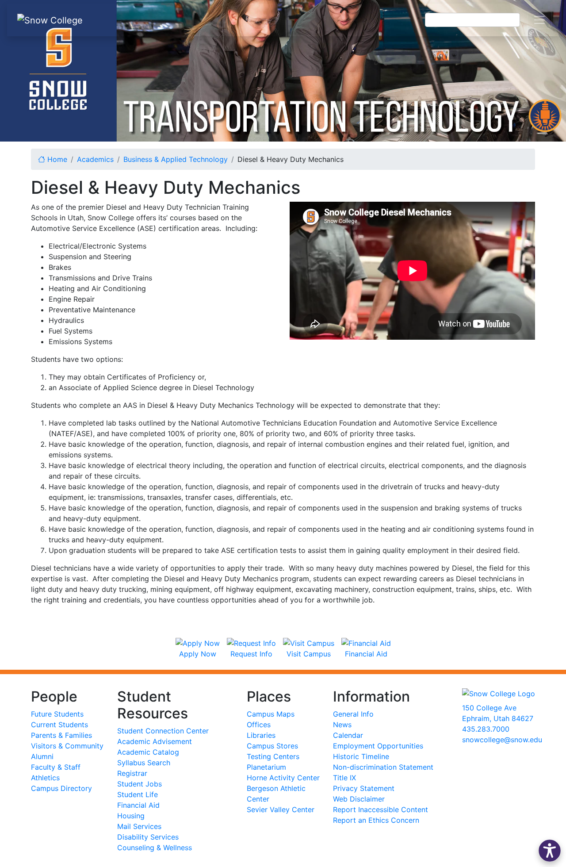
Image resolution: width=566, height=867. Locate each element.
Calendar (348, 735)
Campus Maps (270, 714)
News (342, 724)
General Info (353, 714)
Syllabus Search (143, 762)
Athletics (45, 777)
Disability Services (148, 836)
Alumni (42, 756)
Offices (259, 724)
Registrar (132, 773)
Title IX (344, 777)
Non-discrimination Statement (383, 767)
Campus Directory (61, 788)
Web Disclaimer (359, 798)
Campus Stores (272, 745)
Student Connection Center (163, 730)
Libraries (261, 735)
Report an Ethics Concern (376, 820)
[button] (550, 851)
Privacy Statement (363, 788)
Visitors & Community (67, 745)
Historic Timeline (361, 756)
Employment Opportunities (378, 745)
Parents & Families (61, 735)
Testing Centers (273, 756)
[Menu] (539, 20)
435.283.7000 (485, 729)
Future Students (57, 714)
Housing (131, 815)
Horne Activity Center (283, 777)
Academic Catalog (148, 752)
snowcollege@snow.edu (502, 739)
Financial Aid (138, 805)
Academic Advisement (154, 741)
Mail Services (139, 826)
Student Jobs (139, 783)
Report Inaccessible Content (380, 809)
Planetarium (266, 767)
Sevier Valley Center (280, 809)
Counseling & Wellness (154, 847)
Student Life (137, 794)
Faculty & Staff (55, 767)
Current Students (59, 724)
